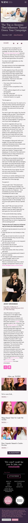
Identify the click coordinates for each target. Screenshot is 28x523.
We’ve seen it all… (7, 394)
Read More (4, 396)
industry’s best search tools (11, 53)
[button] (13, 43)
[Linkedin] (9, 367)
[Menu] (25, 2)
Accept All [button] (15, 519)
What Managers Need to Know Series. (12, 265)
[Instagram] (5, 367)
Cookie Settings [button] (6, 519)
